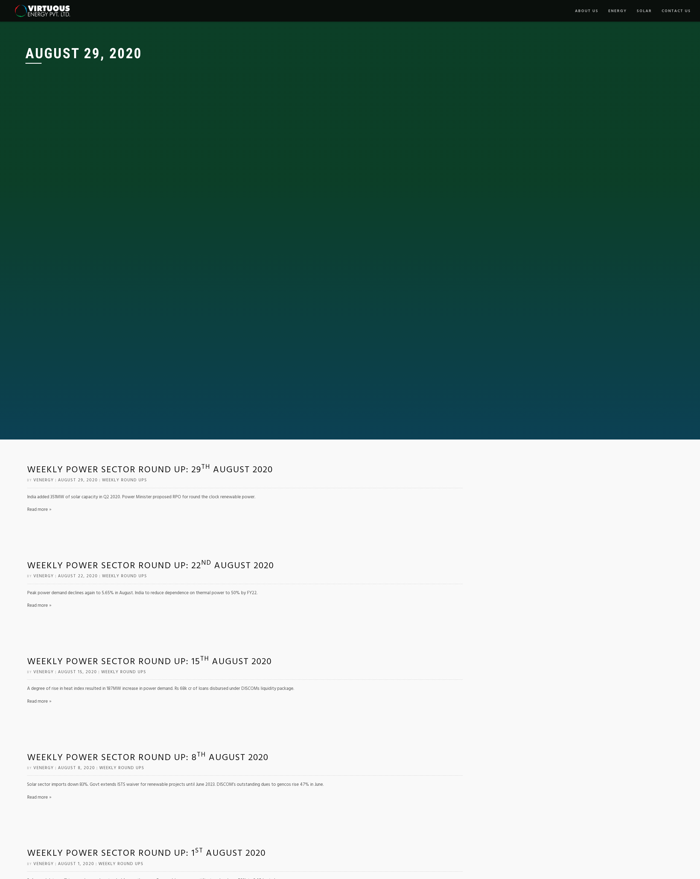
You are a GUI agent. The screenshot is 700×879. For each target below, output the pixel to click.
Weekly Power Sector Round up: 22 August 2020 (150, 565)
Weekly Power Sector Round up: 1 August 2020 (146, 853)
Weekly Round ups (124, 480)
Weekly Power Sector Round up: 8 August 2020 (148, 757)
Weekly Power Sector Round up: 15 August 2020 (149, 661)
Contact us (676, 11)
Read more (37, 509)
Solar (644, 11)
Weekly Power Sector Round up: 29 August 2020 (150, 469)
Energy (617, 11)
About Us (587, 11)
